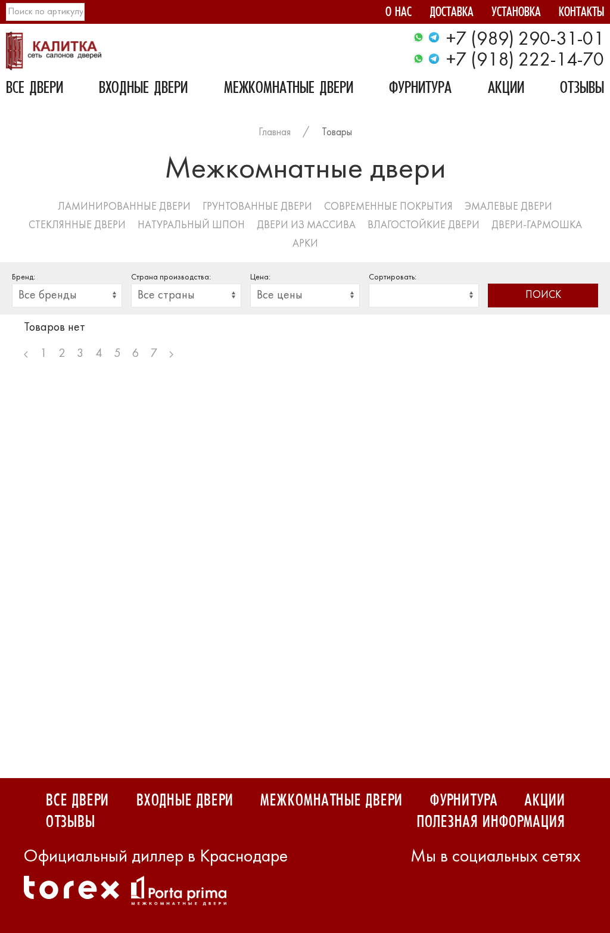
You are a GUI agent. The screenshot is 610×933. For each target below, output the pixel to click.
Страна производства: (171, 277)
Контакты (581, 13)
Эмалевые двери (508, 207)
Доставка (452, 13)
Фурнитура (420, 89)
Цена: (260, 277)
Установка (516, 13)
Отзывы (582, 89)
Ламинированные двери (124, 207)
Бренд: (23, 277)
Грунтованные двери (257, 207)
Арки (305, 244)
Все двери (34, 89)
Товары (337, 132)
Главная (275, 132)
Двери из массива (306, 225)
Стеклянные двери (77, 225)
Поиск (543, 295)
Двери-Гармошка (536, 225)
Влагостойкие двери (424, 225)
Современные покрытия (388, 207)
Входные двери (143, 89)
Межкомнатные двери (288, 89)
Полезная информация (490, 822)
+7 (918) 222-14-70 (525, 61)
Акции (506, 89)
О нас (398, 13)
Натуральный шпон (191, 225)
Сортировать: (392, 277)
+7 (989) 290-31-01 (525, 40)
